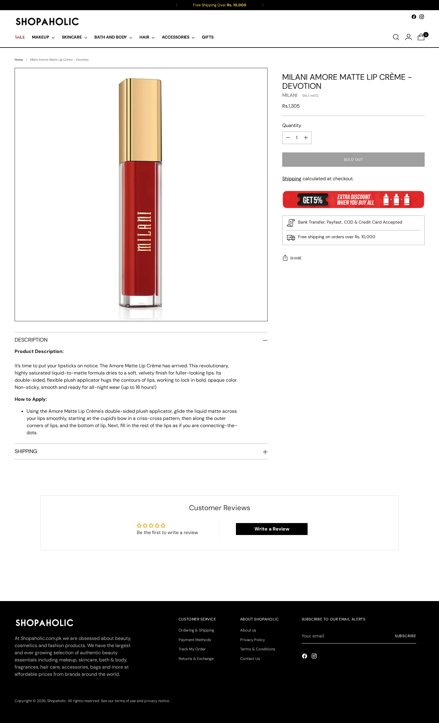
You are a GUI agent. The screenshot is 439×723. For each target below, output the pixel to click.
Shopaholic (56, 700)
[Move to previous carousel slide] (406, 581)
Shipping (291, 178)
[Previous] (176, 5)
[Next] (262, 5)
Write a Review (271, 529)
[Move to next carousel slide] (420, 580)
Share (296, 258)
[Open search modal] (396, 37)
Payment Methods (195, 639)
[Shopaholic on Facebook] (414, 16)
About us (248, 630)
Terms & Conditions (257, 649)
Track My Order (192, 649)
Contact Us (250, 658)
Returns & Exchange (196, 658)
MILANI (289, 95)
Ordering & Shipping (196, 630)
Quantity (291, 125)
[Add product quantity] (305, 138)
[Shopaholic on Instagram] (421, 16)
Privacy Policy (252, 639)
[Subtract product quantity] (288, 138)
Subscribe (405, 636)
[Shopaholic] (47, 21)
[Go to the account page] (409, 37)
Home (19, 60)
